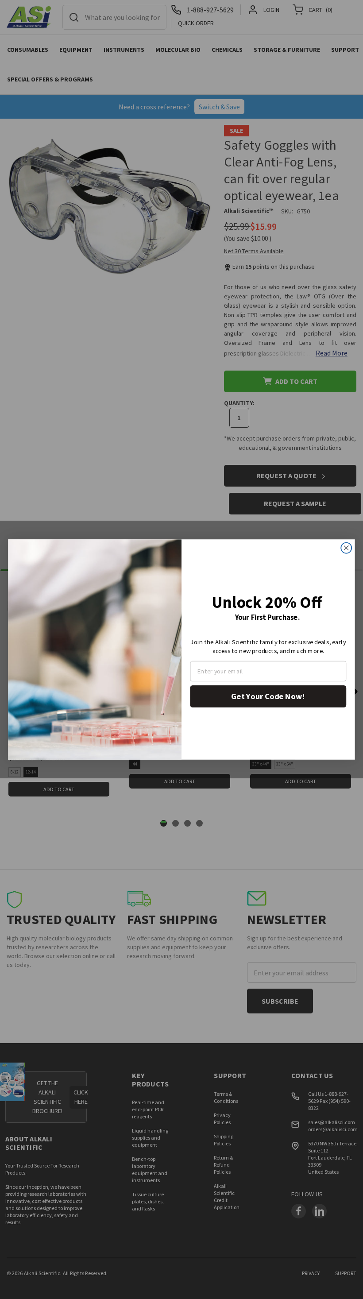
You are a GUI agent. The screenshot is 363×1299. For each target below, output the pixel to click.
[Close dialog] (346, 548)
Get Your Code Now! (268, 696)
